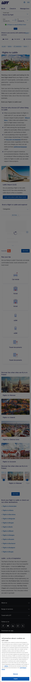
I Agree (16, 678)
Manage (15, 674)
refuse (6, 666)
